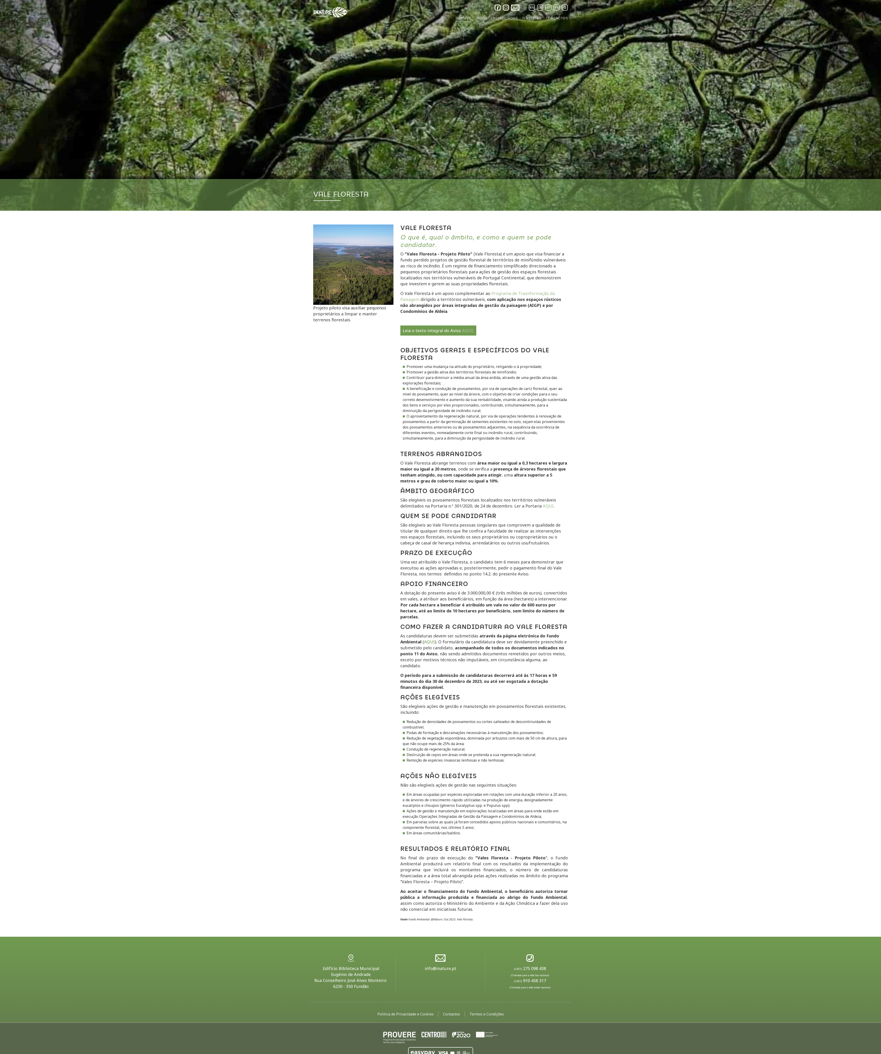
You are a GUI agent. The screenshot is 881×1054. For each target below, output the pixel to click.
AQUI (467, 330)
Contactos (451, 1014)
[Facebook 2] (498, 8)
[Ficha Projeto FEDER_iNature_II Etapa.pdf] (440, 1037)
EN (532, 7)
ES (548, 7)
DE (540, 7)
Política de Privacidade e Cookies (405, 1014)
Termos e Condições (486, 1014)
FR (557, 7)
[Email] (515, 8)
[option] (440, 105)
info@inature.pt (440, 968)
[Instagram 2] (506, 8)
